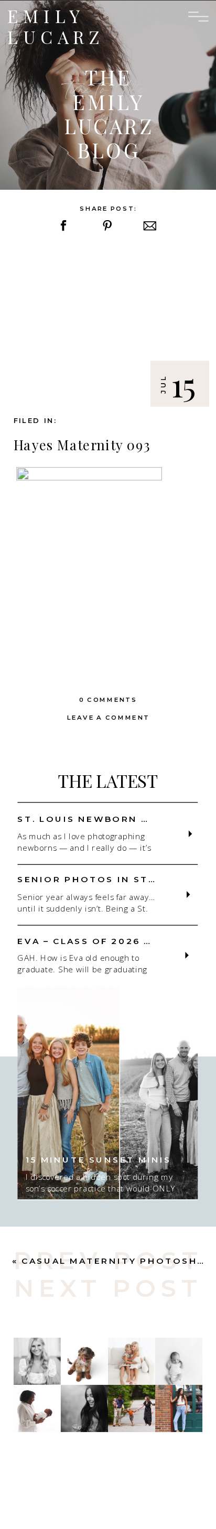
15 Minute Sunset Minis (98, 1160)
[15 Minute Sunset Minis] (107, 1093)
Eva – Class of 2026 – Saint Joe (115, 941)
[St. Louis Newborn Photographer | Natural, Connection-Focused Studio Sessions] (190, 834)
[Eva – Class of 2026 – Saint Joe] (187, 955)
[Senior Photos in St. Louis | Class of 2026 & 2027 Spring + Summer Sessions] (188, 895)
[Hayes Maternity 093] (108, 326)
